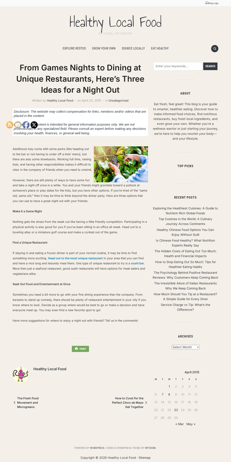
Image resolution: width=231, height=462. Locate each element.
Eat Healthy (160, 48)
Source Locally (133, 48)
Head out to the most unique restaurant (75, 258)
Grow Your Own (104, 48)
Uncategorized (118, 100)
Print (83, 348)
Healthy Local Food (115, 22)
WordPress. (97, 447)
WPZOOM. (151, 447)
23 (176, 410)
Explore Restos (74, 48)
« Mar (179, 424)
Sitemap (145, 457)
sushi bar (137, 263)
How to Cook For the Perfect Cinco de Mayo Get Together (127, 402)
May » (190, 424)
